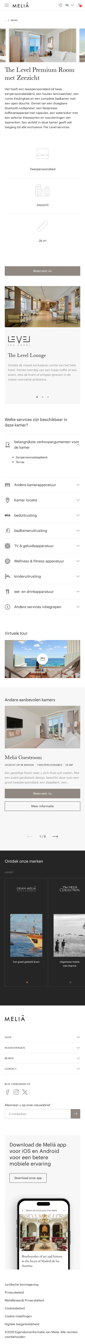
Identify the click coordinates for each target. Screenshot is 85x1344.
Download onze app (28, 1178)
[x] (25, 1092)
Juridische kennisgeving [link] (21, 1284)
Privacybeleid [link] (14, 1292)
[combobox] (69, 5)
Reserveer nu (42, 271)
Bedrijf (9, 1058)
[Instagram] (16, 1092)
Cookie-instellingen (18, 1316)
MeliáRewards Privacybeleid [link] (24, 1300)
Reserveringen (15, 1047)
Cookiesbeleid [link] (15, 1308)
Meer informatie (42, 806)
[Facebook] (7, 1092)
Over (8, 1037)
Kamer (14, 20)
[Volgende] (55, 836)
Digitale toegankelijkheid (22, 1324)
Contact (11, 1068)
